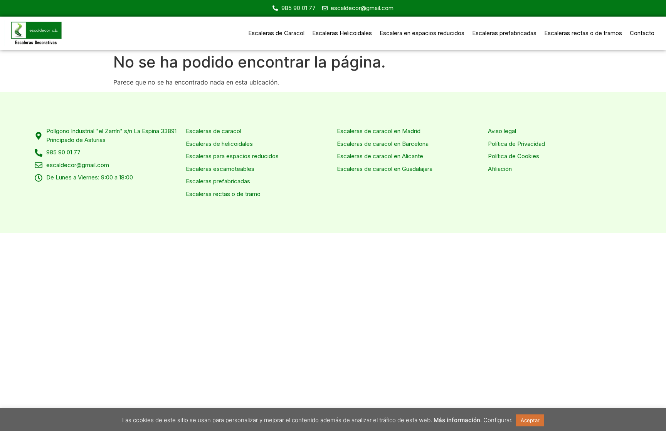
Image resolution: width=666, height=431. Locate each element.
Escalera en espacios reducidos (422, 33)
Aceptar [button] (530, 420)
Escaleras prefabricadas (504, 33)
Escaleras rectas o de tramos (583, 33)
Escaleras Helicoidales (342, 33)
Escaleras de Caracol (276, 33)
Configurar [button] (497, 420)
